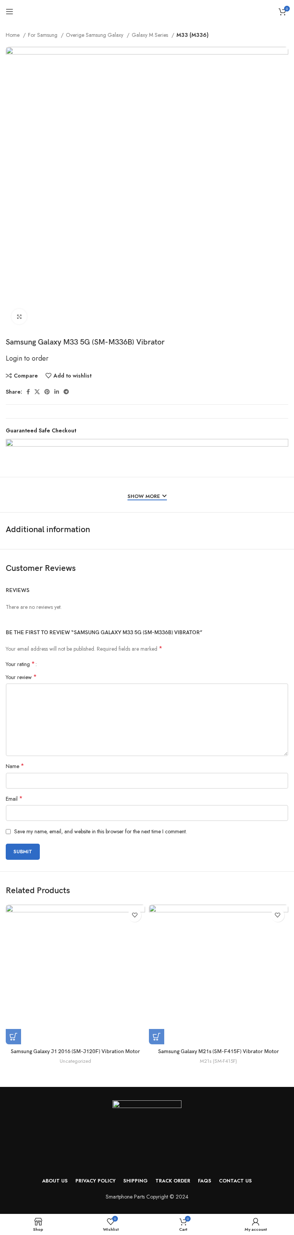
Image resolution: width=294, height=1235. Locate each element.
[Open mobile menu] (9, 11)
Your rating (20, 664)
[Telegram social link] (66, 392)
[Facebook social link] (28, 392)
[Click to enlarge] (19, 316)
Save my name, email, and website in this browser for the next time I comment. (100, 831)
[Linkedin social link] (56, 392)
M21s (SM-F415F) (218, 1061)
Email (14, 799)
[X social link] (37, 392)
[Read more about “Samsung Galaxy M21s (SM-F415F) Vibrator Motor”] (156, 1036)
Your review (21, 677)
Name (15, 766)
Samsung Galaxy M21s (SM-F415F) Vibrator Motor (218, 1051)
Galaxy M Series (151, 35)
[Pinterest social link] (47, 392)
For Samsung (43, 35)
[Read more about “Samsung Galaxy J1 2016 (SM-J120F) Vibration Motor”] (13, 1036)
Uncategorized (75, 1061)
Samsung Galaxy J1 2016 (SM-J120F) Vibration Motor (75, 1051)
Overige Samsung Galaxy (95, 35)
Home (13, 35)
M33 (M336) (192, 35)
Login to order (27, 358)
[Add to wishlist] (134, 915)
